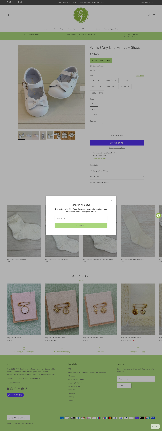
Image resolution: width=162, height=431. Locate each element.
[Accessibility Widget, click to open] (158, 215)
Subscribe (80, 225)
